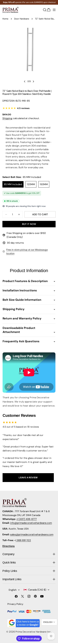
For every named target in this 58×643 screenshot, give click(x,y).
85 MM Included (13, 184)
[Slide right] (33, 81)
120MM (31, 184)
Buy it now (29, 224)
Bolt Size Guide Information (22, 300)
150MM (44, 184)
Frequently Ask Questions (21, 341)
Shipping (7, 118)
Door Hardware (21, 18)
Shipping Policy (13, 309)
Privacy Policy (15, 604)
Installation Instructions (20, 290)
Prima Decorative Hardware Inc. (33, 631)
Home (5, 18)
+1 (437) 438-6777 (26, 519)
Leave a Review (28, 477)
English (13, 589)
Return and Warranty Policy (22, 318)
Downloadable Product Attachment (19, 330)
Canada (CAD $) (37, 589)
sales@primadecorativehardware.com (31, 534)
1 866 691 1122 (23, 540)
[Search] (45, 10)
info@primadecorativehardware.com (31, 523)
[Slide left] (24, 81)
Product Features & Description (25, 281)
